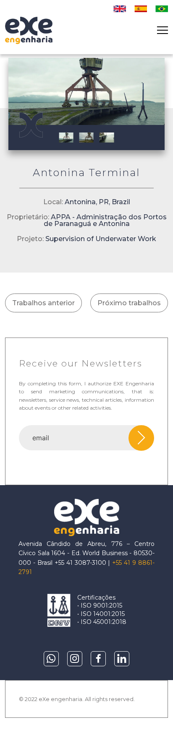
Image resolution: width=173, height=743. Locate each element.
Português (161, 8)
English (119, 8)
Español (140, 8)
